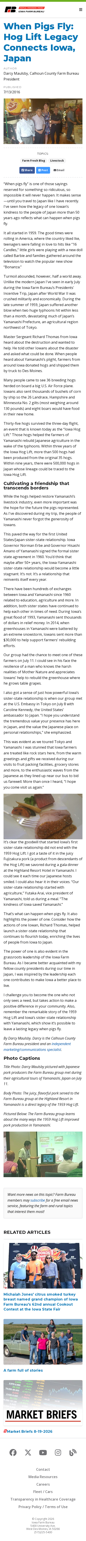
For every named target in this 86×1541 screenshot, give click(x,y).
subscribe (37, 1200)
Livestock (57, 160)
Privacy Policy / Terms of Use (43, 1506)
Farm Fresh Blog (33, 160)
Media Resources (43, 1476)
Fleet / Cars (43, 1491)
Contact (43, 1469)
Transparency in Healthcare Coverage (43, 1499)
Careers (43, 1484)
